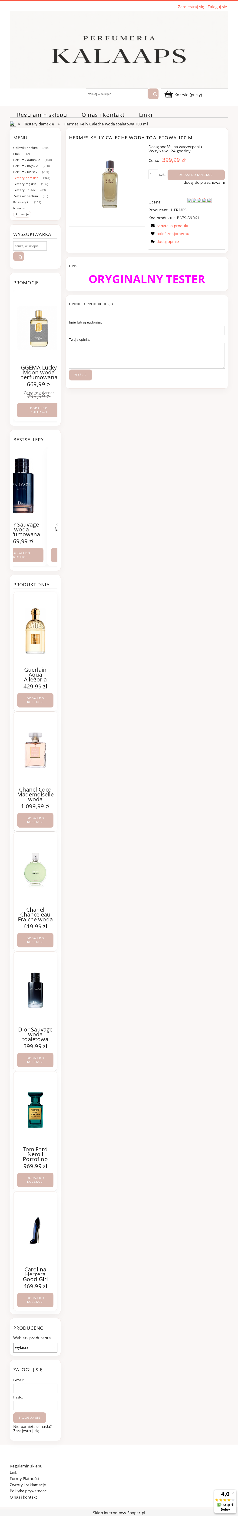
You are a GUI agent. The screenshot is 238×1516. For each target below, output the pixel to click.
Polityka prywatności (28, 1490)
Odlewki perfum (25, 148)
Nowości (19, 208)
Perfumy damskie (26, 160)
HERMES (178, 210)
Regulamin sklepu (26, 1466)
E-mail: (18, 1380)
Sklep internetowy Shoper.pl (119, 1512)
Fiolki (17, 154)
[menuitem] (42, 114)
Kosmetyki (21, 202)
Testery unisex (24, 190)
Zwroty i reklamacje (28, 1484)
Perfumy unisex (25, 172)
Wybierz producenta (32, 1337)
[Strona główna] (119, 49)
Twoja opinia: (79, 339)
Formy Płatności (24, 1478)
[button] (168, 225)
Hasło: (18, 1397)
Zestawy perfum (25, 196)
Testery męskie (24, 184)
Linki (14, 1472)
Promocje (22, 214)
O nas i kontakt (23, 1497)
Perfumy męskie (25, 166)
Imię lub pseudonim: (85, 322)
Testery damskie (26, 178)
